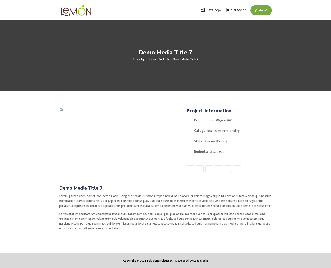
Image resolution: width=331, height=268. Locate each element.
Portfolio (164, 59)
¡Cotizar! (261, 10)
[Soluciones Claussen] (83, 10)
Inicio (152, 59)
